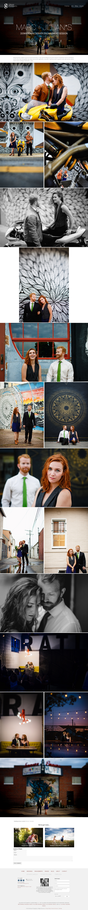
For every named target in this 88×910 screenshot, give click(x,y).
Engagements (39, 871)
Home (22, 871)
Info (72, 6)
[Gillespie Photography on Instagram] (23, 880)
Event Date (56, 894)
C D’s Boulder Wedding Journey (23, 883)
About (58, 871)
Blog (76, 6)
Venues (47, 871)
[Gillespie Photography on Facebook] (19, 880)
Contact (64, 871)
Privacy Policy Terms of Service (52, 908)
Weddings (29, 871)
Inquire (82, 6)
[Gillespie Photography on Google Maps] (21, 880)
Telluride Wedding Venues (39, 904)
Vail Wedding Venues (51, 904)
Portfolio (67, 6)
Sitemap (60, 908)
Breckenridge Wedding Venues (25, 904)
